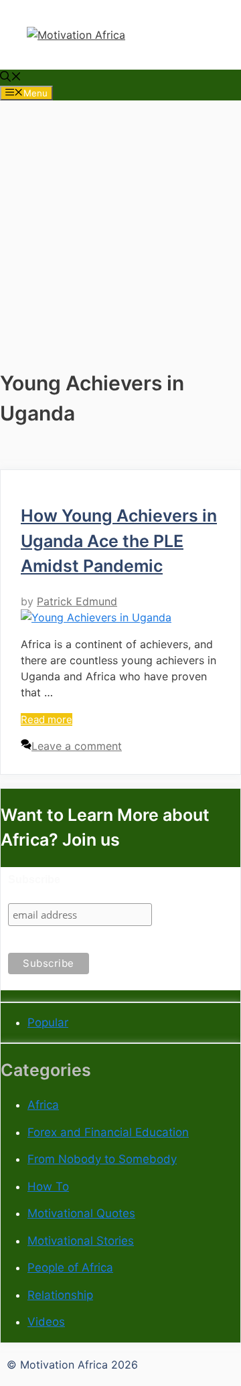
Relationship (60, 1295)
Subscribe (34, 879)
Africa (43, 1104)
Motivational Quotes (81, 1213)
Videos (46, 1321)
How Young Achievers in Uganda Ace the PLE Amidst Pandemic (119, 541)
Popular (47, 1022)
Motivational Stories (80, 1240)
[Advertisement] (120, 220)
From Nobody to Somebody (102, 1159)
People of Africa (70, 1267)
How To (48, 1186)
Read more (46, 719)
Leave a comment (76, 746)
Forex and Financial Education (108, 1132)
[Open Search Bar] (10, 77)
